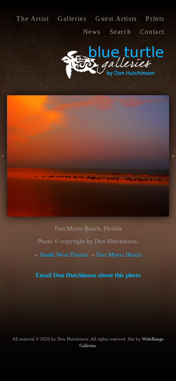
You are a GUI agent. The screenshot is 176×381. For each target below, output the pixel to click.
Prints (155, 18)
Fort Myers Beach (119, 254)
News (92, 31)
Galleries (72, 18)
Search (120, 31)
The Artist (32, 18)
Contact (152, 31)
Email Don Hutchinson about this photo (88, 275)
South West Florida (64, 254)
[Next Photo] (172, 165)
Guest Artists (116, 18)
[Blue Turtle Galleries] (113, 77)
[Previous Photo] (3, 165)
